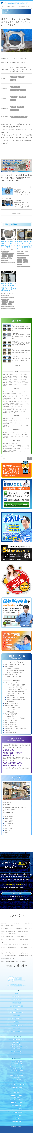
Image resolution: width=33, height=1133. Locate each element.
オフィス (27, 398)
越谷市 (25, 374)
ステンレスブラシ (22, 450)
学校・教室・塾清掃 (10, 724)
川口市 (20, 384)
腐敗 (5, 434)
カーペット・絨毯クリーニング (13, 703)
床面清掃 (12, 403)
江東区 (23, 381)
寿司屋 (24, 422)
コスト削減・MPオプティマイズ (16, 1039)
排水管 (24, 409)
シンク (5, 391)
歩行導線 (6, 437)
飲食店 (23, 96)
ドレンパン (16, 86)
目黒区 (14, 381)
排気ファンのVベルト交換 (14, 676)
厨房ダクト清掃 (11, 709)
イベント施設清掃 (16, 1115)
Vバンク (21, 398)
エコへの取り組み (10, 823)
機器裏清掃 (6, 406)
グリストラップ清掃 (8, 411)
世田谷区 (6, 374)
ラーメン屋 (6, 426)
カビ (14, 106)
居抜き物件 (17, 406)
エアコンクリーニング (19, 90)
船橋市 (10, 384)
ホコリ (21, 106)
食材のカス (6, 436)
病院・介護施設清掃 (10, 722)
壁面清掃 (13, 408)
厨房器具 (22, 396)
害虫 (18, 432)
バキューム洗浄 (25, 448)
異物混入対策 (10, 712)
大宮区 (5, 384)
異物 (27, 436)
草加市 (10, 385)
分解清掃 (19, 445)
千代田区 (10, 376)
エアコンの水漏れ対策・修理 (16, 1063)
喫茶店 (22, 425)
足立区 (20, 376)
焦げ (16, 436)
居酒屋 (10, 256)
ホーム (16, 993)
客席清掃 (22, 404)
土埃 (23, 436)
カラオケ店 (21, 418)
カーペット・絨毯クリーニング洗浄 (16, 1084)
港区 (14, 80)
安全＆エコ (16, 1009)
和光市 (25, 376)
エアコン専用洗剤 (8, 448)
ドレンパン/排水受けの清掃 (14, 687)
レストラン (13, 423)
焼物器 (16, 404)
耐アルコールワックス (21, 443)
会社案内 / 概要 (16, 996)
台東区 (20, 374)
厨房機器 (6, 403)
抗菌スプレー (17, 448)
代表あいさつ (8, 818)
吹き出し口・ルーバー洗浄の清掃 (16, 699)
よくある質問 (16, 1015)
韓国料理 (16, 422)
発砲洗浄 (6, 446)
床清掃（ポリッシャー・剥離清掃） (17, 718)
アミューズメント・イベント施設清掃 (15, 728)
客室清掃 (11, 391)
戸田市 (5, 385)
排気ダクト (6, 408)
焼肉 (27, 425)
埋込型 (20, 259)
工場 (20, 422)
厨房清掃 (27, 404)
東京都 (14, 76)
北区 (10, 381)
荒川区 (5, 377)
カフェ (14, 96)
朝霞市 (10, 377)
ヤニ (20, 434)
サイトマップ (8, 828)
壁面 (12, 406)
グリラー (22, 403)
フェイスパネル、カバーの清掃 (15, 697)
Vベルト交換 (22, 411)
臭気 (25, 432)
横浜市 (5, 381)
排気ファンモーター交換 (9, 412)
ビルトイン (5, 299)
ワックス (6, 443)
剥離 (27, 403)
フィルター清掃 (7, 409)
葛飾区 (11, 249)
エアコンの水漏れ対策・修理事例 (16, 685)
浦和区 (11, 374)
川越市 (15, 376)
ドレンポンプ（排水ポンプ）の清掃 (17, 689)
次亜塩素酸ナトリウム (25, 451)
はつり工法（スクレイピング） (17, 446)
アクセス (7, 833)
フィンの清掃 (10, 695)
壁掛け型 (26, 400)
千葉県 (10, 382)
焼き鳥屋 (5, 301)
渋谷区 (11, 293)
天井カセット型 (7, 398)
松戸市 (21, 382)
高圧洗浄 (12, 443)
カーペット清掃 (12, 401)
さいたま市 (16, 382)
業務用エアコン (22, 257)
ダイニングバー (7, 425)
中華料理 (6, 422)
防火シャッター (7, 395)
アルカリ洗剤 (26, 445)
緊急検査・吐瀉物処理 (13, 668)
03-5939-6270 (17, 897)
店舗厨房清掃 (10, 716)
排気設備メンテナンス (11, 674)
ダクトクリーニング (8, 404)
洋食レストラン (17, 420)
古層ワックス (7, 432)
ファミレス (20, 423)
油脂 (19, 436)
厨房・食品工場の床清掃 (13, 707)
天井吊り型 (24, 395)
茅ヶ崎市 (25, 384)
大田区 (10, 379)
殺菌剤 (27, 446)
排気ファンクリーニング (23, 401)
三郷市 (5, 379)
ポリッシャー (15, 451)
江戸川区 (20, 377)
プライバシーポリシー (11, 825)
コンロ (5, 401)
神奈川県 (16, 379)
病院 (11, 422)
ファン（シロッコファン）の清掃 (16, 693)
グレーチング (20, 408)
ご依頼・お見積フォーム (17, 1018)
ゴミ (21, 432)
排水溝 (22, 406)
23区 (22, 76)
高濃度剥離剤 (7, 451)
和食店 (27, 418)
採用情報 (7, 830)
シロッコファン (16, 395)
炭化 (12, 436)
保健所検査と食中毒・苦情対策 (15, 670)
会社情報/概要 (9, 821)
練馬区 (25, 377)
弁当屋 (26, 259)
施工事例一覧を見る (16, 214)
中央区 (15, 377)
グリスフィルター (17, 409)
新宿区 (27, 251)
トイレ (5, 396)
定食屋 (10, 420)
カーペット (20, 400)
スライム (15, 110)
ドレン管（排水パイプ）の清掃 (15, 691)
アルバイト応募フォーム (17, 1025)
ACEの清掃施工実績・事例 (16, 1006)
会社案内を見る (9, 816)
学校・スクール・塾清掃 (17, 1109)
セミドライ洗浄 (7, 450)
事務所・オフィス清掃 (11, 720)
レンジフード (7, 393)
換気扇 (17, 403)
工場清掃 (7, 730)
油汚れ (26, 262)
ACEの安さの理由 (16, 1002)
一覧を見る (16, 365)
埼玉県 (5, 382)
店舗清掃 (14, 393)
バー (14, 100)
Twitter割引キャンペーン (16, 1012)
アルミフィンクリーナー (19, 116)
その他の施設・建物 (10, 732)
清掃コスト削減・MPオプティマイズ (15, 664)
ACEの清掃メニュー (16, 999)
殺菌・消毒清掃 (9, 666)
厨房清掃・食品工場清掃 (11, 705)
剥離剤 (14, 450)
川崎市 (19, 381)
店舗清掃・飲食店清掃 (11, 714)
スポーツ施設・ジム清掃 (11, 726)
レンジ (14, 400)
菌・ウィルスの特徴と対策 (14, 672)
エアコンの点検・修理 (16, 1079)
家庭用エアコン (7, 400)
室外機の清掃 (10, 701)
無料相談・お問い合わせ (17, 893)
